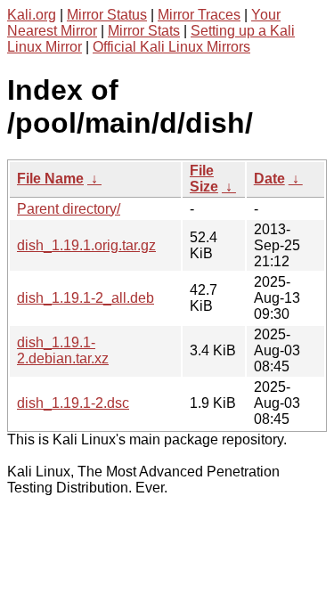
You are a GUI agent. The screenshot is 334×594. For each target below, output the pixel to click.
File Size (204, 178)
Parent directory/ (68, 208)
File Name (50, 178)
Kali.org (31, 14)
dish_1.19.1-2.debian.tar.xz (63, 350)
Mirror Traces (199, 14)
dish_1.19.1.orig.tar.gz (86, 245)
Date (269, 178)
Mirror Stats (144, 30)
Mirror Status (107, 14)
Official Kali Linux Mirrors (171, 46)
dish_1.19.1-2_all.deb (85, 297)
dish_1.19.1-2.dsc (73, 403)
